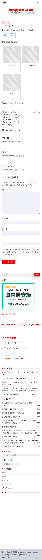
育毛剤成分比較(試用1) (9, 427)
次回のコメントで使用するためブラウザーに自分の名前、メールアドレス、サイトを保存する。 (21, 252)
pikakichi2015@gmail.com (12, 30)
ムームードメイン (9, 314)
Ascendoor (14, 554)
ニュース (20, 103)
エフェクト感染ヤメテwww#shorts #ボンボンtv (18, 378)
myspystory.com (21, 10)
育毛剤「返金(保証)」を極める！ (13, 413)
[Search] (38, 2)
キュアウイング (8, 166)
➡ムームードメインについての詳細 (20, 324)
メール (6, 229)
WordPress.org (7, 488)
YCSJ (4, 152)
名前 (5, 218)
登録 (3, 472)
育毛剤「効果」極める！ (10, 437)
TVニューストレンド (8, 23)
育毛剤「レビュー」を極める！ (12, 446)
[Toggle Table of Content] (11, 35)
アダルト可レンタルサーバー (13, 358)
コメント (6, 190)
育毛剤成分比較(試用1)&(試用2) (12, 409)
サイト (4, 239)
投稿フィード (6, 480)
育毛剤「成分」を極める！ (11, 417)
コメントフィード (8, 484)
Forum (4, 405)
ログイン (5, 476)
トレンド (12, 103)
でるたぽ (5, 138)
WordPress (6, 557)
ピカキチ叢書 (9, 337)
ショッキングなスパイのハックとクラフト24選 (18, 394)
